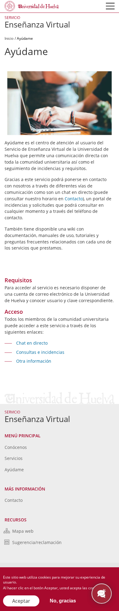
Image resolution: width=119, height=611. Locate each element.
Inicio (9, 38)
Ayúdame (14, 469)
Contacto (74, 199)
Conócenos (16, 447)
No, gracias (63, 600)
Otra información (33, 361)
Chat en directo (32, 343)
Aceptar (21, 601)
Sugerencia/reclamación (37, 542)
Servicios (14, 458)
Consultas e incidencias (40, 352)
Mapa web (23, 531)
